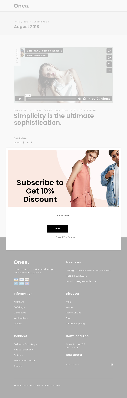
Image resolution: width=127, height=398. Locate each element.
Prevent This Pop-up (65, 237)
